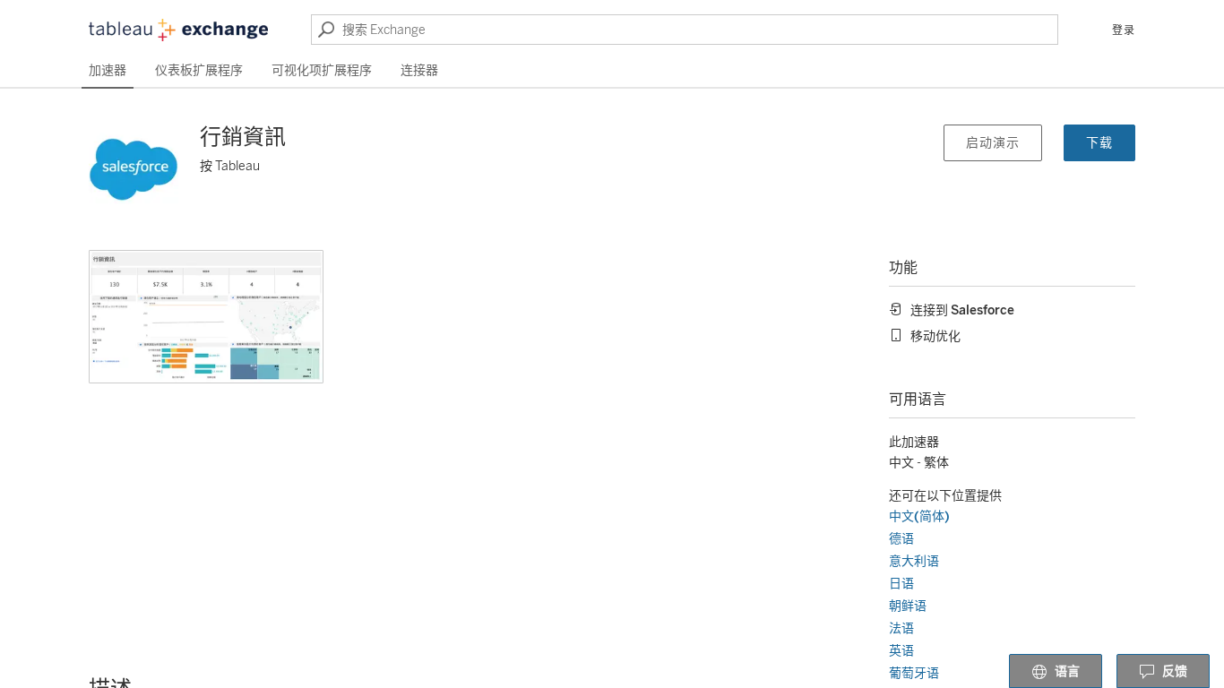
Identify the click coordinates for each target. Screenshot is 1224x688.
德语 (901, 538)
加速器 (107, 70)
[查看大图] (206, 316)
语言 (1067, 671)
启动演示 (993, 142)
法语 (901, 628)
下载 (1099, 142)
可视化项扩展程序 (322, 70)
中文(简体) (919, 516)
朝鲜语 (908, 606)
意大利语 (914, 561)
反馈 (1174, 671)
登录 (1123, 30)
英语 (901, 650)
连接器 (419, 70)
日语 (901, 583)
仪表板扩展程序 (199, 70)
